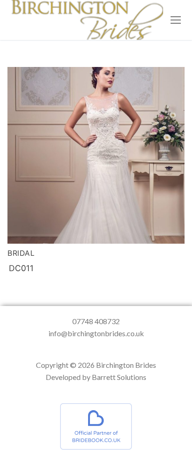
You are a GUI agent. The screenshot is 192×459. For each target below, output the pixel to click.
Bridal (20, 253)
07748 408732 (96, 321)
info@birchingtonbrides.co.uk (96, 333)
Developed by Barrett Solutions (96, 377)
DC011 (21, 268)
